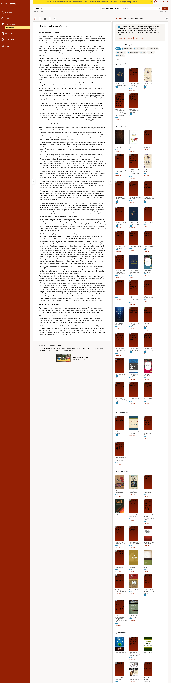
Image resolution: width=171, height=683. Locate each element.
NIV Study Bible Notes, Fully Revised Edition (134, 85)
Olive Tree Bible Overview (134, 566)
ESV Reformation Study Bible (148, 146)
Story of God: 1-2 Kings (148, 566)
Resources (119, 18)
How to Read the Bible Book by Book (135, 543)
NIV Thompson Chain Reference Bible (134, 272)
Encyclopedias (123, 412)
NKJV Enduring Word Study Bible (120, 324)
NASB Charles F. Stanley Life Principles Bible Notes (134, 172)
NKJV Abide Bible (120, 296)
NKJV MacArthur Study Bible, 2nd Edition (120, 350)
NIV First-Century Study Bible (120, 223)
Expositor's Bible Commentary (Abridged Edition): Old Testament (149, 517)
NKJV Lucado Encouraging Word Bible (149, 324)
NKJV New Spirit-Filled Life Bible (148, 349)
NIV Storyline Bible (135, 246)
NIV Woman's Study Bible (147, 271)
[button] (160, 2)
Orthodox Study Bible (134, 399)
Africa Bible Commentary (119, 491)
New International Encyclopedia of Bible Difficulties (120, 459)
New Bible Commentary (119, 566)
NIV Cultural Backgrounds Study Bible (149, 198)
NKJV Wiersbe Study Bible (133, 375)
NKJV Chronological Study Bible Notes (149, 296)
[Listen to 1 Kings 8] (55, 18)
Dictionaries (122, 633)
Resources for (123, 45)
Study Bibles (122, 126)
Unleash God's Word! (80, 359)
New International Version (47, 345)
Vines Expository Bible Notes (148, 399)
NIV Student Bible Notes (149, 247)
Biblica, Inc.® (99, 348)
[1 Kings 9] (110, 181)
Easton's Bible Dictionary (148, 653)
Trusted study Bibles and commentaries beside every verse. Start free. (93, 2)
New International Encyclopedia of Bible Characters (149, 433)
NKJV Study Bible (120, 374)
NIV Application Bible (148, 84)
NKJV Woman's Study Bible (148, 375)
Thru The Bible (133, 590)
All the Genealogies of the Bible (121, 432)
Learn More (139, 38)
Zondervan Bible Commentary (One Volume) (149, 591)
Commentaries (123, 471)
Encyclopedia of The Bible (134, 432)
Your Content (139, 18)
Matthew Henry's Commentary (149, 543)
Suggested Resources (125, 64)
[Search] (165, 8)
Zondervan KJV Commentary (133, 616)
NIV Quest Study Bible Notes (120, 247)
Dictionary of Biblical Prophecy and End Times (134, 654)
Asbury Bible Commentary (133, 491)
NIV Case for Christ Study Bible (135, 197)
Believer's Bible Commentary (148, 491)
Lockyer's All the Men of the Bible (134, 678)
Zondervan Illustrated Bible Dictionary (134, 110)
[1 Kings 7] (33, 181)
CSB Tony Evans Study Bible (120, 146)
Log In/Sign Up (162, 2)
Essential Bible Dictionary (119, 678)
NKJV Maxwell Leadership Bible (134, 349)
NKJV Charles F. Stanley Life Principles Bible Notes (134, 298)
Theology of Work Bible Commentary (120, 590)
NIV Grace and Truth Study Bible (120, 84)
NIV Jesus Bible (148, 222)
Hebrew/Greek (129, 18)
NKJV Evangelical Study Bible (134, 324)
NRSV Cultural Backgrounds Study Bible (121, 399)
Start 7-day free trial (125, 38)
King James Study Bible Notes (120, 170)
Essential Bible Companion (133, 515)
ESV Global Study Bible (134, 146)
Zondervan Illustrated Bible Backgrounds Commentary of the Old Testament (121, 112)
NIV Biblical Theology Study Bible (120, 198)
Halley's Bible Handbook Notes (120, 543)
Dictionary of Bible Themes (120, 653)
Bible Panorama (120, 515)
